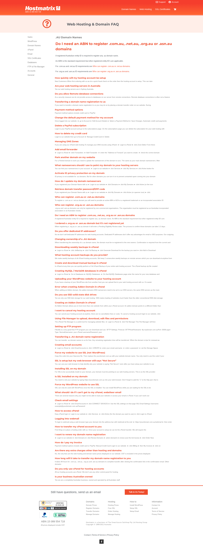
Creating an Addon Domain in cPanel (75, 302)
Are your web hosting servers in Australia (77, 86)
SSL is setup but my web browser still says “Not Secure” (85, 360)
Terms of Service (99, 535)
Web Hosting (146, 9)
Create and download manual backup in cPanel (81, 263)
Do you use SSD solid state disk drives (76, 294)
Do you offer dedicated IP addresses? (75, 231)
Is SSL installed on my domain (71, 376)
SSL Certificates (162, 9)
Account (175, 2)
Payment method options (69, 109)
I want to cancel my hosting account (75, 310)
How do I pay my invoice (68, 442)
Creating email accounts (68, 345)
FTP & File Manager (36, 67)
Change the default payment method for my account (84, 117)
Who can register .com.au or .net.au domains (111, 66)
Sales (30, 37)
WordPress (32, 41)
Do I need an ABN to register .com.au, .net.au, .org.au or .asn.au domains (95, 215)
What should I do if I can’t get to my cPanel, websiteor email (88, 392)
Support (162, 2)
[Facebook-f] (101, 541)
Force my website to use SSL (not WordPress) (80, 352)
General (31, 75)
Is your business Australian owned (73, 476)
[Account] (169, 2)
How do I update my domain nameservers (78, 181)
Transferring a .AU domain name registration (79, 337)
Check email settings (66, 400)
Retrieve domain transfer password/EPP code (80, 189)
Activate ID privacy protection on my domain (80, 173)
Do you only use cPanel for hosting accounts (79, 469)
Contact (87, 535)
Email (30, 54)
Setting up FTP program (68, 326)
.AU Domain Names (68, 37)
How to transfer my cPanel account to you (78, 426)
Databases (32, 62)
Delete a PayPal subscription (70, 125)
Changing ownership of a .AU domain (75, 239)
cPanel (30, 50)
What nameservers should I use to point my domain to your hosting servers (96, 165)
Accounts (31, 71)
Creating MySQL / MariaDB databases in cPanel (81, 271)
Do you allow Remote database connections (79, 94)
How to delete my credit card (71, 133)
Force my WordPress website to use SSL (77, 384)
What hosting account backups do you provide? (81, 255)
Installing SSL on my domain (70, 368)
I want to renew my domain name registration (80, 434)
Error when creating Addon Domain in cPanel (80, 287)
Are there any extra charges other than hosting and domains (88, 450)
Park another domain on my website (75, 157)
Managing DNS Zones (67, 141)
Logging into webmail (67, 418)
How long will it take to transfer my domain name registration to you (93, 458)
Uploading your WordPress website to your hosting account (88, 279)
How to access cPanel (67, 411)
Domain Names (128, 9)
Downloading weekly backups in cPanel (77, 247)
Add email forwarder (66, 149)
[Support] (157, 2)
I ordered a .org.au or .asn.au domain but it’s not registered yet (89, 223)
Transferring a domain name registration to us (80, 102)
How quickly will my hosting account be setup (80, 78)
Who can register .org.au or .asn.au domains (110, 71)
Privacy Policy (113, 535)
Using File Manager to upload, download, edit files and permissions (91, 318)
